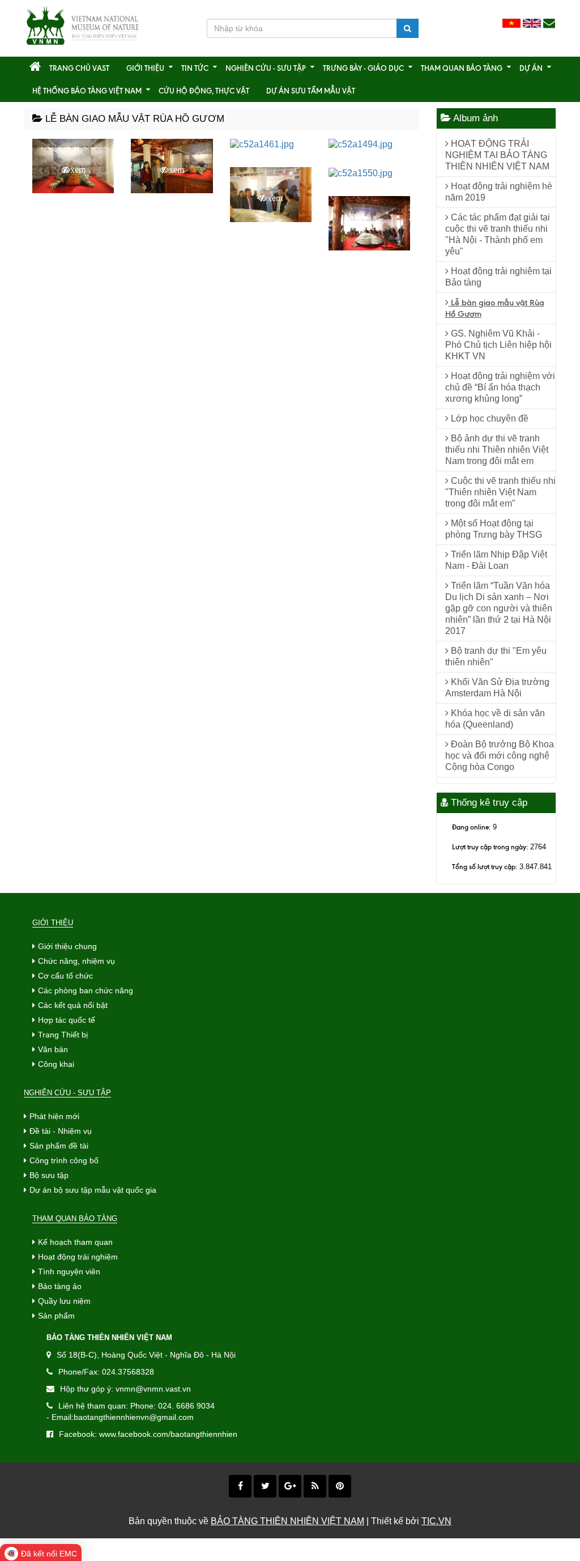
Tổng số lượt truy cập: (484, 866)
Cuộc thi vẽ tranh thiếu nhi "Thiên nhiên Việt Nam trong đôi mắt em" (500, 492)
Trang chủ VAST (79, 68)
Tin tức (194, 68)
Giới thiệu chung (67, 946)
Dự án (531, 68)
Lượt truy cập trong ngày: (490, 847)
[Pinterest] (340, 1486)
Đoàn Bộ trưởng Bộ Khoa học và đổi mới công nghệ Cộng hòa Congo (499, 755)
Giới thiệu (145, 68)
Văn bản (53, 1049)
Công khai (56, 1064)
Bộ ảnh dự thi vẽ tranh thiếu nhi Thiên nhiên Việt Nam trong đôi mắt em (496, 449)
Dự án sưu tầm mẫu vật (310, 90)
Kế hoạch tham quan (75, 1242)
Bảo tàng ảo (60, 1286)
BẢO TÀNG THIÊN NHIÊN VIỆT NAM (287, 1521)
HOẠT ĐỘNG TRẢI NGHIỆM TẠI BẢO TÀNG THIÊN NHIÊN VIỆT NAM (497, 155)
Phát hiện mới (54, 1116)
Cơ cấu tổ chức (65, 975)
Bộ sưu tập (49, 1175)
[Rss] (315, 1486)
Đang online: (471, 827)
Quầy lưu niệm (64, 1300)
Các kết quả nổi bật (73, 1005)
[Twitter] (265, 1486)
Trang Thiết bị (63, 1034)
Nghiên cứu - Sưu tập (265, 68)
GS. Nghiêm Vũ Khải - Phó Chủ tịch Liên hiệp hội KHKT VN (498, 345)
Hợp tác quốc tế (66, 1019)
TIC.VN (436, 1521)
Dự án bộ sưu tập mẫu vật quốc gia (92, 1189)
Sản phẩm (56, 1315)
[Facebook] (240, 1486)
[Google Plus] (290, 1486)
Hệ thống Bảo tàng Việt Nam (87, 90)
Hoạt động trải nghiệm (78, 1256)
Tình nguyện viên (69, 1271)
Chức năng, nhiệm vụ (76, 960)
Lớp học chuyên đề (488, 418)
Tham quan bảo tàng (461, 68)
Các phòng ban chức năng (85, 990)
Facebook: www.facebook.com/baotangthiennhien (148, 1434)
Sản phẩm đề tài (58, 1145)
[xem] (262, 144)
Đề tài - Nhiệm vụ (60, 1130)
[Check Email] (549, 23)
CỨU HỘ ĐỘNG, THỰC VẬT (204, 90)
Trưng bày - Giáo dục (363, 68)
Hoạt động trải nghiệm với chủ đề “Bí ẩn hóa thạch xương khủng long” (500, 387)
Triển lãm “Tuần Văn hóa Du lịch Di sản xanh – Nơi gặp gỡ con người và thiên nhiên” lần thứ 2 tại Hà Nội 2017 (498, 608)
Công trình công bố (64, 1160)
